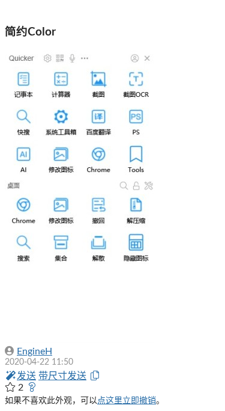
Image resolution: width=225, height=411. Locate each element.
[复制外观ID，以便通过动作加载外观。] (95, 376)
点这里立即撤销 (126, 401)
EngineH (34, 351)
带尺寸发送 (62, 376)
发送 (26, 376)
